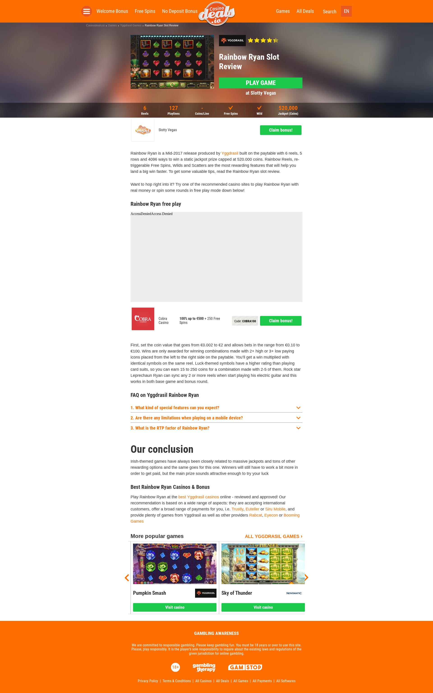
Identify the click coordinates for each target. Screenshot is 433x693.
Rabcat (255, 515)
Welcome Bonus (112, 11)
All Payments (262, 681)
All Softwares (285, 681)
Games (283, 11)
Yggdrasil (229, 153)
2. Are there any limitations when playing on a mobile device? (187, 418)
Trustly (237, 509)
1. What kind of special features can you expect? (175, 407)
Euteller (252, 509)
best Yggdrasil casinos (198, 497)
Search (329, 11)
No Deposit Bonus (180, 11)
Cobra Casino (163, 321)
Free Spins (145, 11)
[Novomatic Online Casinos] (294, 593)
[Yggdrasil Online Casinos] (232, 40)
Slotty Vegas (168, 130)
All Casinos (203, 681)
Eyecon (271, 515)
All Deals (305, 11)
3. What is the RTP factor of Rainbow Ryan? (170, 428)
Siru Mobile (275, 509)
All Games (240, 681)
